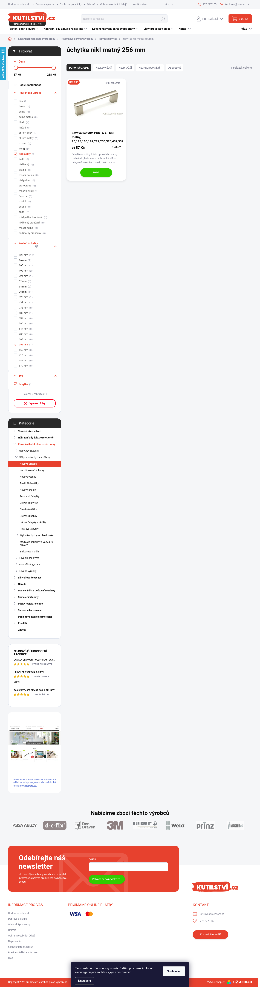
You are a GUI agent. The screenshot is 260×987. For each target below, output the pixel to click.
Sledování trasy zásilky (20, 946)
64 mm (24, 286)
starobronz (27, 185)
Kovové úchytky (28, 463)
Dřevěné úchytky (29, 502)
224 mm (25, 276)
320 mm (25, 297)
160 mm (25, 265)
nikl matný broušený (32, 233)
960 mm (25, 323)
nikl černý (26, 164)
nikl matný (26, 154)
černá (24, 111)
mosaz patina (28, 175)
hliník (23, 122)
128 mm (26, 254)
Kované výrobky (27, 571)
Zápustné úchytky (29, 496)
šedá (23, 159)
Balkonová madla (29, 551)
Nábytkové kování (29, 450)
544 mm (25, 328)
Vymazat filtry (37, 403)
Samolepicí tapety (28, 597)
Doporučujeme (79, 67)
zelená (24, 206)
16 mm (24, 260)
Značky (22, 629)
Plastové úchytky (29, 528)
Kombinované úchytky (32, 470)
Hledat (163, 18)
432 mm (25, 302)
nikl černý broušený (31, 222)
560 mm (25, 349)
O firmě (91, 4)
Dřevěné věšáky (28, 509)
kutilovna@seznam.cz (212, 914)
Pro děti (22, 623)
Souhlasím (174, 971)
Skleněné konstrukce (30, 610)
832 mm (25, 318)
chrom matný (28, 138)
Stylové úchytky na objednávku (37, 535)
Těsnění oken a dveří (29, 431)
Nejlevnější (104, 67)
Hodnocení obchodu (19, 4)
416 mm (25, 355)
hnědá (24, 127)
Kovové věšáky (28, 476)
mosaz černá (28, 228)
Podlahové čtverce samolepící (35, 616)
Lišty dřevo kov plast (29, 577)
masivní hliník (28, 190)
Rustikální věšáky (29, 483)
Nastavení (84, 980)
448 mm (25, 360)
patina (24, 169)
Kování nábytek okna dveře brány (36, 444)
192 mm (25, 270)
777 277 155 (207, 920)
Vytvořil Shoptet (216, 982)
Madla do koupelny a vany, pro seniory (36, 543)
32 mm (24, 281)
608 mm (25, 339)
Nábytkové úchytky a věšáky (34, 457)
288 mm (25, 334)
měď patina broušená (32, 217)
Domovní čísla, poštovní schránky (36, 590)
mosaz (24, 143)
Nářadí (22, 584)
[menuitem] (23, 29)
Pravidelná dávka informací (23, 952)
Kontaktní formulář (210, 934)
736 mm (25, 307)
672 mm (25, 365)
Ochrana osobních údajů (113, 4)
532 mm (25, 313)
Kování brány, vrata (29, 564)
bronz (24, 106)
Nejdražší (125, 67)
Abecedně (174, 67)
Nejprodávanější (150, 67)
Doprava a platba (45, 4)
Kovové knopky (28, 489)
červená (25, 196)
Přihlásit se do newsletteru (106, 879)
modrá (24, 201)
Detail (96, 172)
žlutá (23, 212)
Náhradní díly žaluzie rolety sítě (36, 437)
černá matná (28, 117)
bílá (23, 101)
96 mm (25, 291)
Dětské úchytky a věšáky (33, 522)
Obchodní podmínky (71, 4)
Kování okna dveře (29, 558)
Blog (10, 958)
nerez (24, 148)
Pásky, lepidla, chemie (30, 603)
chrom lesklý (27, 132)
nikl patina (26, 180)
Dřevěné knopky (28, 516)
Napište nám (139, 4)
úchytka (25, 384)
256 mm (25, 344)
